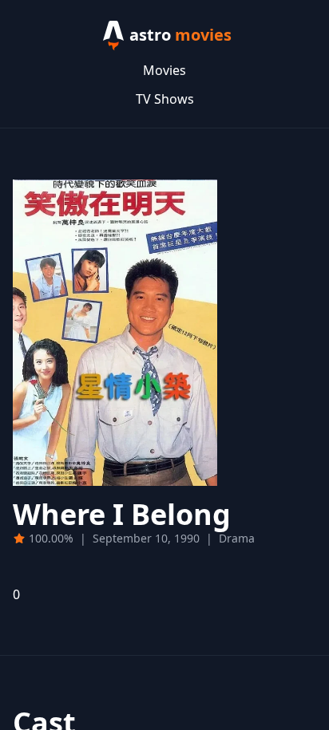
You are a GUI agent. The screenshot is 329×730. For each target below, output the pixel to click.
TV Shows (165, 99)
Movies (164, 70)
